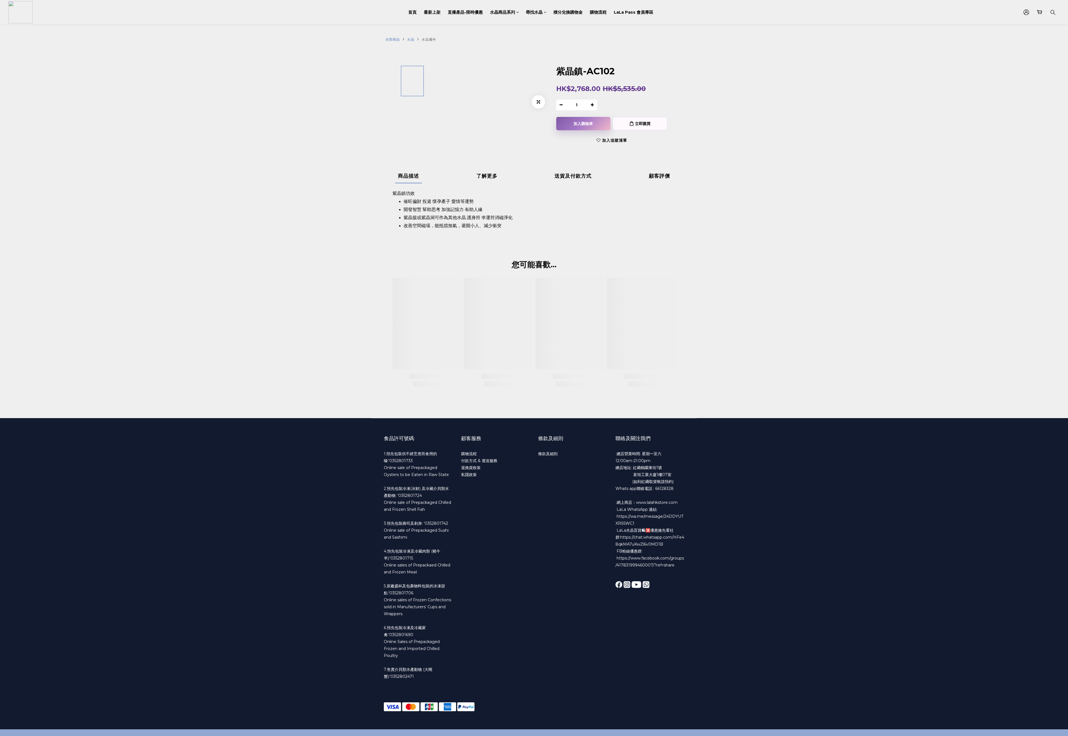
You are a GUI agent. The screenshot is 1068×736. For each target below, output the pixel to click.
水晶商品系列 (502, 12)
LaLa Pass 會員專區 (633, 12)
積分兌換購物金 (568, 12)
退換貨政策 (471, 467)
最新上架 (432, 12)
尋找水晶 (534, 12)
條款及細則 (548, 453)
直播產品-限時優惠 (465, 12)
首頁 (412, 12)
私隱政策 (469, 474)
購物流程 (598, 12)
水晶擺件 (429, 39)
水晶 (410, 39)
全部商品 (392, 39)
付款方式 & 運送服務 (479, 460)
